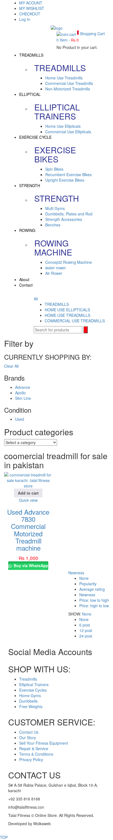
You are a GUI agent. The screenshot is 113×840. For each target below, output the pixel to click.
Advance (22, 387)
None (84, 578)
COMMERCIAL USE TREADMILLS (75, 320)
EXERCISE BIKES (55, 154)
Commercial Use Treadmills (69, 83)
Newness (76, 572)
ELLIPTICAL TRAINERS (57, 111)
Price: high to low (94, 605)
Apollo (20, 392)
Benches (52, 225)
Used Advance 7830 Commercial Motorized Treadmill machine (28, 530)
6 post (84, 625)
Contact (26, 285)
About (24, 279)
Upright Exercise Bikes (64, 180)
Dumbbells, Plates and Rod (68, 214)
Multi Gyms (55, 208)
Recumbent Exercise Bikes (68, 174)
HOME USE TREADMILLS (67, 315)
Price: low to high (94, 600)
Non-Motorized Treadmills (67, 89)
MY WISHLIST (31, 8)
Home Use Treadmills (64, 78)
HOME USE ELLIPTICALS (67, 309)
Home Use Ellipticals (63, 126)
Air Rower (53, 273)
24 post (85, 636)
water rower (55, 267)
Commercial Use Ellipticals (68, 131)
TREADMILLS (31, 55)
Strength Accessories (63, 219)
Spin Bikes (54, 169)
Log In (24, 19)
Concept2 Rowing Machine (68, 262)
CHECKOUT (29, 13)
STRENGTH (29, 185)
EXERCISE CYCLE (35, 137)
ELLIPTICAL (30, 94)
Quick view (28, 500)
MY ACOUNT (30, 2)
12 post (85, 630)
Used (19, 419)
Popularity (88, 583)
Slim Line (23, 398)
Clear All (11, 366)
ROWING (27, 230)
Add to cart (28, 493)
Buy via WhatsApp (30, 565)
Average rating (92, 589)
